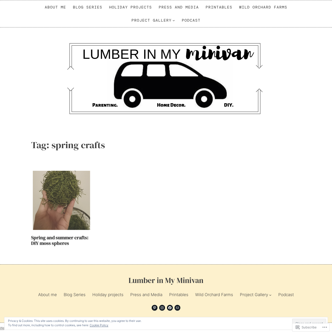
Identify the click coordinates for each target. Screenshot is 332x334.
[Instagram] (162, 308)
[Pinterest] (154, 308)
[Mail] (177, 308)
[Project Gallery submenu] (174, 20)
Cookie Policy (99, 325)
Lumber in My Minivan (166, 280)
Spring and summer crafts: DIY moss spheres (59, 240)
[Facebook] (170, 308)
